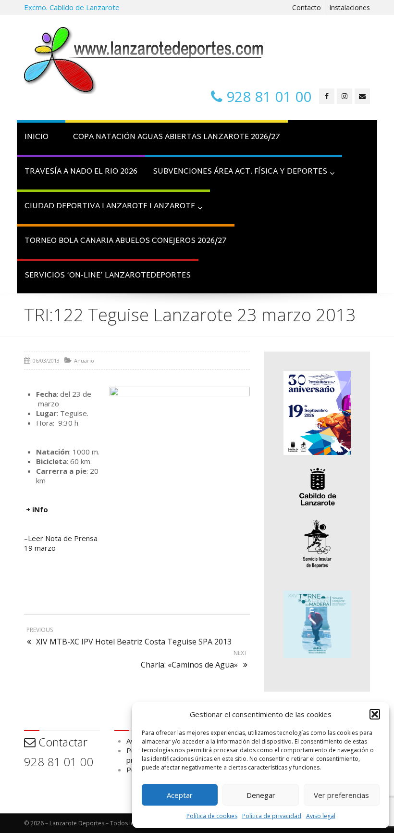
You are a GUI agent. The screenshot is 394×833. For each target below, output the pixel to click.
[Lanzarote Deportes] (144, 60)
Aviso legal (320, 816)
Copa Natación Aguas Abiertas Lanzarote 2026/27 (176, 137)
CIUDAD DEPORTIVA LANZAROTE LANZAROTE (110, 207)
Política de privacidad (271, 816)
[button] (375, 714)
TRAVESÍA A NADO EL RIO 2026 (81, 172)
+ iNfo (37, 509)
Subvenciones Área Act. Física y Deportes (240, 172)
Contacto (306, 7)
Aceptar (180, 795)
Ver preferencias (341, 795)
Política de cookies (211, 816)
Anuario (84, 360)
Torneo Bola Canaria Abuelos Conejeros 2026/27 (126, 241)
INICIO (37, 137)
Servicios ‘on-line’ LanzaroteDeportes (108, 276)
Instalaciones (349, 7)
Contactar (61, 742)
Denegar (260, 795)
